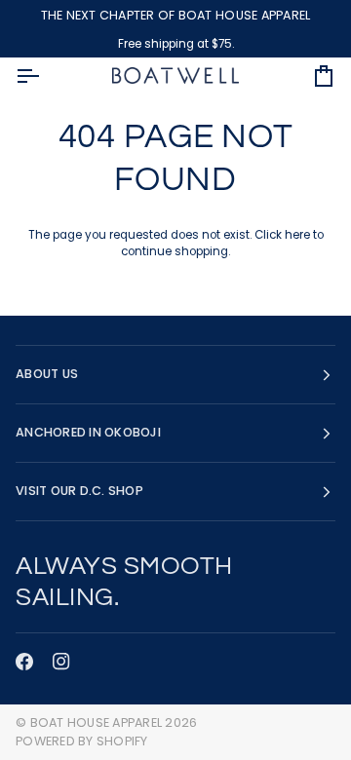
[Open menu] (45, 76)
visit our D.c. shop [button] (79, 490)
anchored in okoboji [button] (88, 432)
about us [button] (47, 373)
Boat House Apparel (96, 722)
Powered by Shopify (82, 741)
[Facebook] (24, 661)
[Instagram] (61, 661)
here (297, 235)
